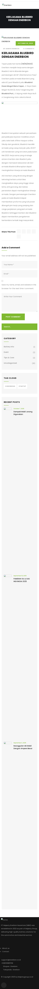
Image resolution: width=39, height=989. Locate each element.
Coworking (10, 386)
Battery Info (9, 346)
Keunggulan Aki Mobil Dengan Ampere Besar (23, 747)
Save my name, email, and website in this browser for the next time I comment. (19, 287)
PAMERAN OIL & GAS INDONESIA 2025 (22, 580)
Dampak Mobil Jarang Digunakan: (23, 413)
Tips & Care (9, 357)
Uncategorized (10, 363)
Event (6, 352)
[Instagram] (3, 985)
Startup (22, 386)
